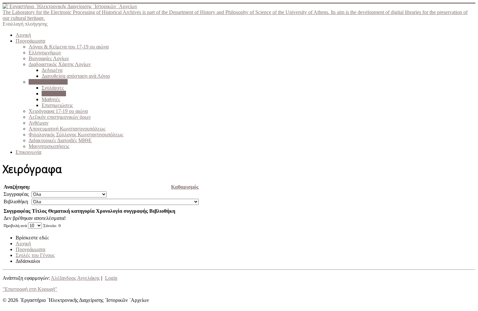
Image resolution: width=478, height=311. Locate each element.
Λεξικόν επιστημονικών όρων (60, 117)
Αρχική (23, 35)
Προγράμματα (30, 41)
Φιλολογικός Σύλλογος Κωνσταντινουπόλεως (76, 134)
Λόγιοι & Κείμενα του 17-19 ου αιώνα (69, 46)
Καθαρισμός (185, 187)
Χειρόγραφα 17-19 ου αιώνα (58, 111)
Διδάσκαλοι (54, 93)
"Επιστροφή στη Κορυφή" (30, 289)
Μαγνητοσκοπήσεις (49, 146)
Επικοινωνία (28, 152)
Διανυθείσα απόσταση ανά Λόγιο (76, 76)
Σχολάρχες (53, 87)
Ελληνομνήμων (45, 52)
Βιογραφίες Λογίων (49, 58)
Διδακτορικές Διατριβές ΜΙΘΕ (60, 140)
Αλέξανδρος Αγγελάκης (75, 278)
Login (111, 278)
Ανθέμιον (38, 123)
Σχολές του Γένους (48, 82)
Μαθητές (51, 99)
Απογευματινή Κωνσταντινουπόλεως (67, 128)
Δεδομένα (52, 70)
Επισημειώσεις (57, 105)
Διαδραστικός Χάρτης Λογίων (60, 64)
